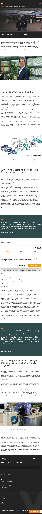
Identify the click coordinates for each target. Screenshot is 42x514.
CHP (2, 118)
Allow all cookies (34, 265)
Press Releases (8, 6)
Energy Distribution (4, 489)
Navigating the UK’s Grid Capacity (18, 6)
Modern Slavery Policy (26, 510)
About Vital (3, 498)
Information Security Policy (6, 511)
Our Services (3, 492)
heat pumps (33, 191)
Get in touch (35, 511)
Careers (2, 501)
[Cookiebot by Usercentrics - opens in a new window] (36, 248)
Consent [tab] (7, 251)
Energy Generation (4, 487)
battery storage (30, 118)
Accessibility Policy (4, 510)
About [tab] (35, 251)
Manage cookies (20, 265)
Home (2, 6)
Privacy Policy (18, 510)
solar (21, 118)
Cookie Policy (11, 510)
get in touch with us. (5, 450)
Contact (2, 502)
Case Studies (3, 499)
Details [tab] (21, 251)
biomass (10, 118)
